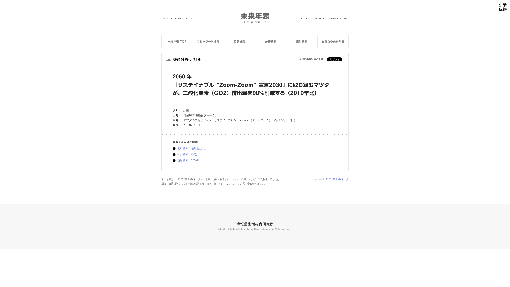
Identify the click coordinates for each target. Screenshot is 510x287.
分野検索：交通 (187, 154)
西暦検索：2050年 (188, 160)
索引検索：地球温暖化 (191, 148)
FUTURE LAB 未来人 (337, 179)
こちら (229, 183)
